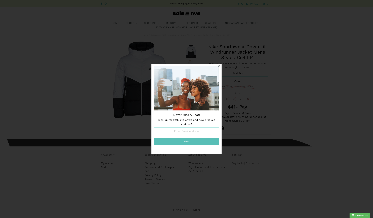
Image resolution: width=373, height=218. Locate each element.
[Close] (219, 66)
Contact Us (361, 215)
